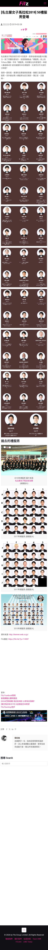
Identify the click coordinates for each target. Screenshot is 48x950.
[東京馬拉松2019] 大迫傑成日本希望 (15, 704)
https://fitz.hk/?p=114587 (18, 639)
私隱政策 (27, 939)
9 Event (18, 942)
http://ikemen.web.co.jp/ (18, 634)
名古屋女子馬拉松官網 (24, 481)
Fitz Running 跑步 (8, 707)
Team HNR (37, 939)
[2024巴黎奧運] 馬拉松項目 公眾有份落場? (17, 701)
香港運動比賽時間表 (9, 698)
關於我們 (18, 939)
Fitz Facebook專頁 (8, 695)
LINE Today (27, 942)
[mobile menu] (45, 3)
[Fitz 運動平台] (24, 3)
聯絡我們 (9, 939)
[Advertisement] (24, 666)
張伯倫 (6, 24)
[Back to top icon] (24, 930)
